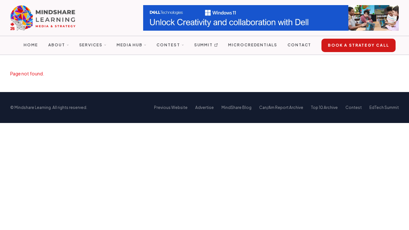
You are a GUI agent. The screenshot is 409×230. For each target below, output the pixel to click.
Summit (203, 44)
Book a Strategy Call (358, 45)
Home (31, 44)
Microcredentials (252, 44)
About (56, 44)
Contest (168, 44)
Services (91, 44)
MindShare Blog (236, 107)
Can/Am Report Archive (281, 107)
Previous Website (171, 107)
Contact (299, 44)
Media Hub (130, 44)
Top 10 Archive (324, 107)
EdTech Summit (384, 107)
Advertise (204, 107)
